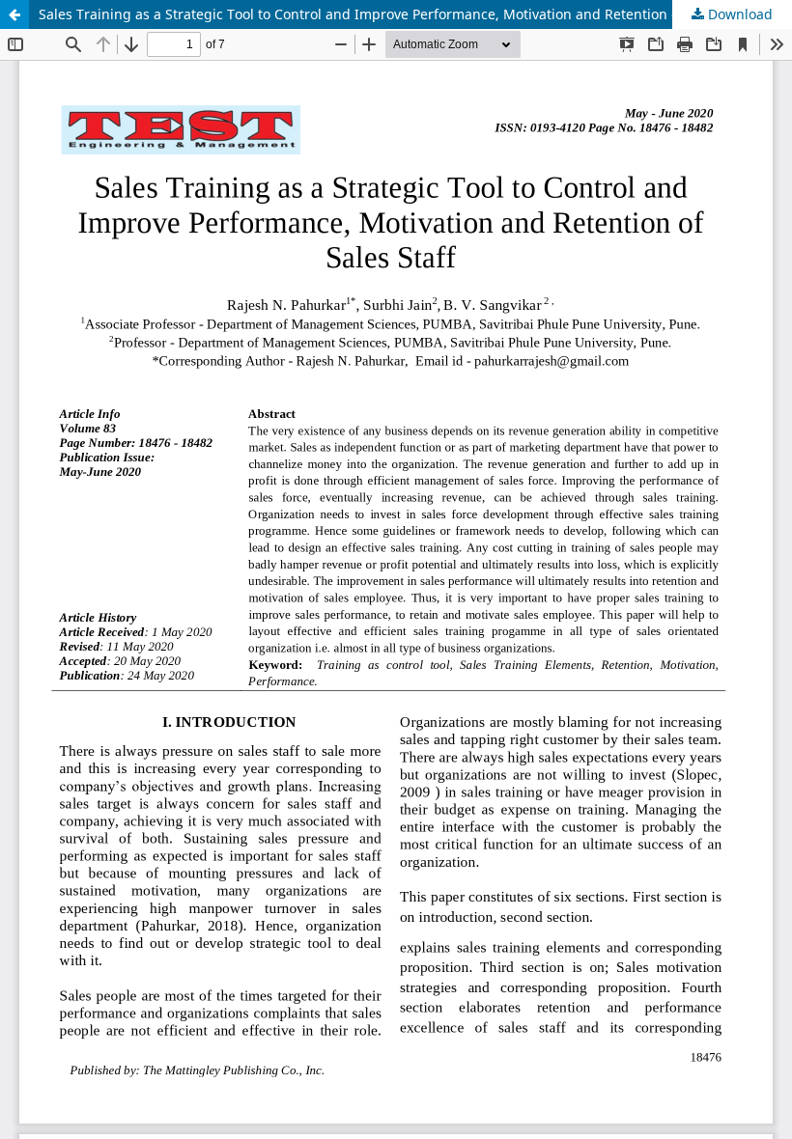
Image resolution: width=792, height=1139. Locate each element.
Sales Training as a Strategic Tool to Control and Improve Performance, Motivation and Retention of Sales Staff (397, 14)
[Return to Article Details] (14, 14)
